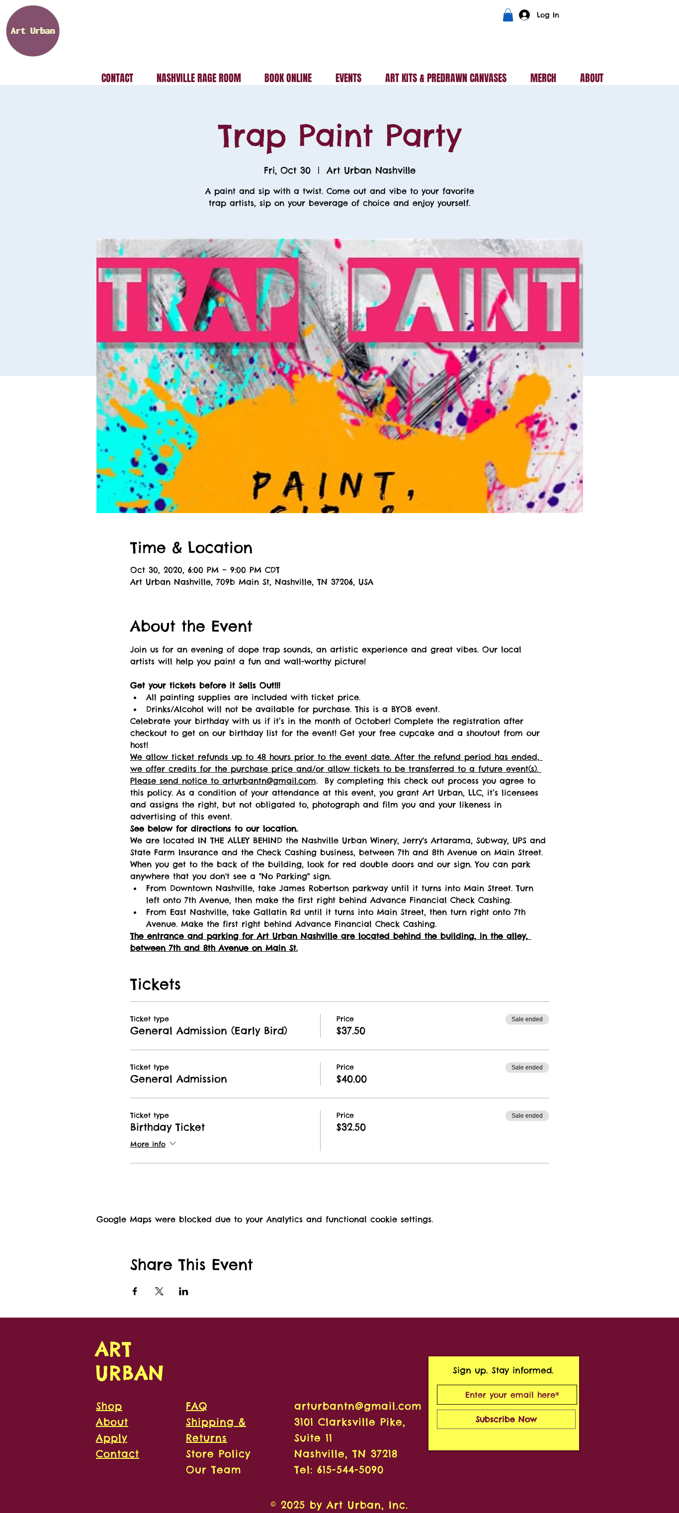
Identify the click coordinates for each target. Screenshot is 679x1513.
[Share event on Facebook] (135, 1291)
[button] (508, 14)
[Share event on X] (159, 1291)
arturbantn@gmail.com (358, 1406)
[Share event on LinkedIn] (183, 1291)
